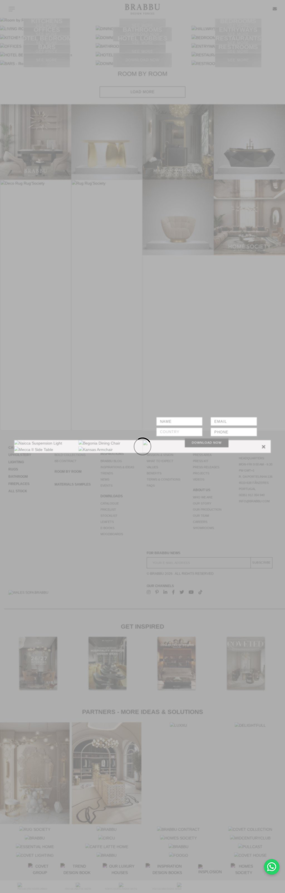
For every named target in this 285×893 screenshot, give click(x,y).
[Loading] (142, 446)
